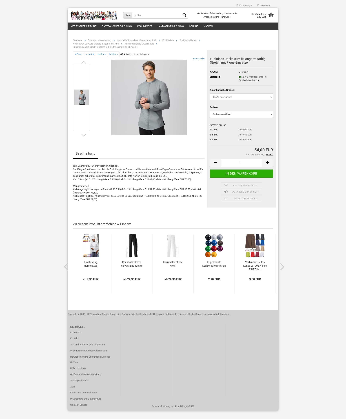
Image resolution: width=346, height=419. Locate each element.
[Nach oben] (336, 413)
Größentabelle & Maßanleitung (85, 374)
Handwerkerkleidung (171, 26)
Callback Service (78, 405)
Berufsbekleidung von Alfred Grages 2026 (173, 406)
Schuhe (193, 26)
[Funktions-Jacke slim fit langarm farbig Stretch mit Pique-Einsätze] (149, 97)
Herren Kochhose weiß (173, 264)
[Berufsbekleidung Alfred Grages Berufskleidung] (94, 15)
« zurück (90, 54)
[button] (83, 62)
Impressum (76, 332)
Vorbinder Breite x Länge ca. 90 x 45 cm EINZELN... (255, 266)
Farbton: (214, 107)
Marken (208, 26)
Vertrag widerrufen (79, 380)
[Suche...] (184, 15)
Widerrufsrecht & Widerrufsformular (88, 350)
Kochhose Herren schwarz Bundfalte (131, 264)
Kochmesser (144, 26)
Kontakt (74, 338)
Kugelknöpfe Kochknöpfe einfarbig (214, 264)
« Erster (78, 54)
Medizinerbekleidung (83, 26)
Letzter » (113, 54)
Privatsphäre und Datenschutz (85, 398)
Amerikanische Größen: (222, 90)
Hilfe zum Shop (78, 368)
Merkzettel (264, 5)
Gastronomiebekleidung (117, 26)
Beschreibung (85, 153)
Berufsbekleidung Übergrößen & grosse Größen (90, 359)
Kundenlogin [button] (245, 5)
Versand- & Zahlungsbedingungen (87, 344)
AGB (72, 386)
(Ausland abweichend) (249, 80)
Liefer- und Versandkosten (83, 392)
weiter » (102, 54)
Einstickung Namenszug (90, 264)
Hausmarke (199, 58)
